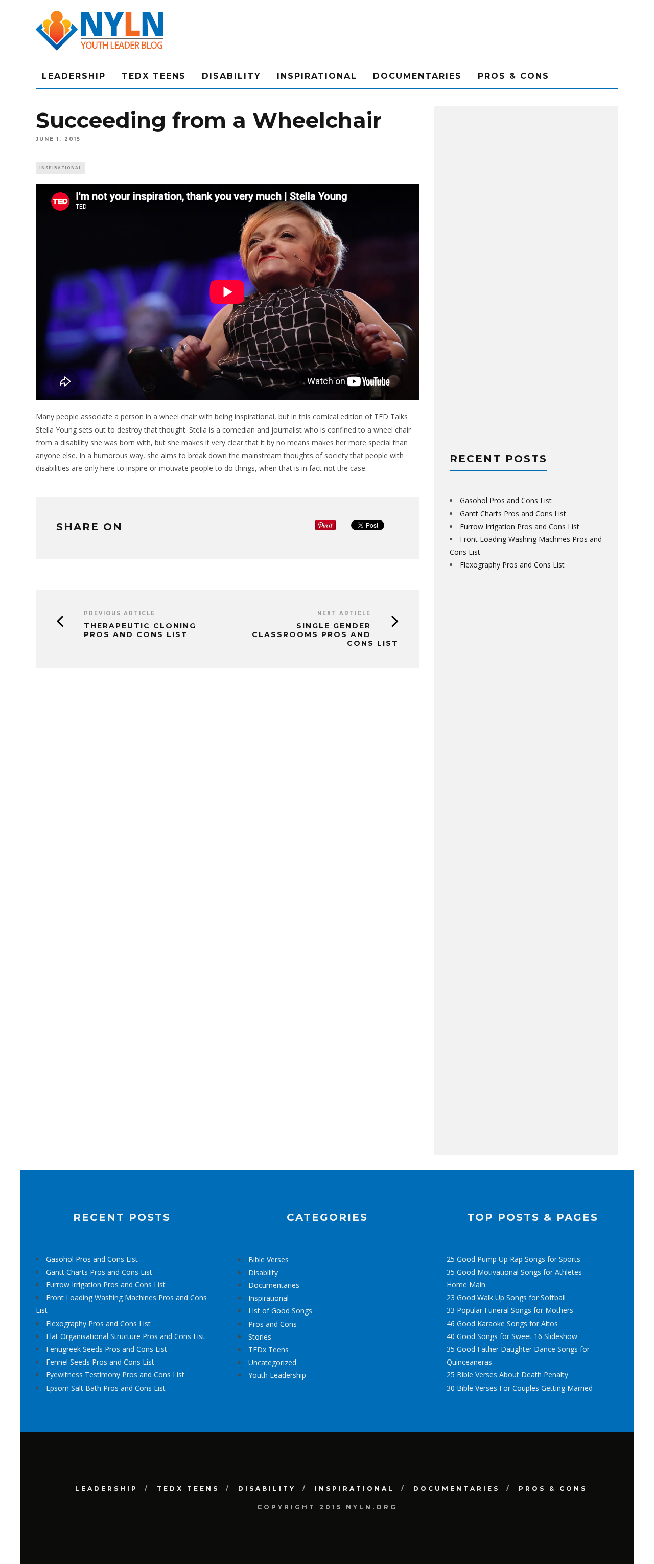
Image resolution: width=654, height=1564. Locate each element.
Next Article (344, 613)
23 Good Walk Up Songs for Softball (506, 1297)
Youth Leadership (277, 1375)
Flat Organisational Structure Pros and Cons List (125, 1336)
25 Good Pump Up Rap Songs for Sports (513, 1259)
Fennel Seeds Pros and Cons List (100, 1362)
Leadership (74, 76)
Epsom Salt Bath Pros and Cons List (106, 1388)
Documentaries (417, 76)
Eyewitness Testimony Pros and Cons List (115, 1374)
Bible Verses (268, 1259)
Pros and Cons (272, 1324)
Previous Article (119, 613)
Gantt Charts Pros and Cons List (513, 513)
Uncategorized (272, 1362)
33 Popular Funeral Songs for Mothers (510, 1310)
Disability (231, 76)
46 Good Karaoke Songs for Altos (502, 1323)
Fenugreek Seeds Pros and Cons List (106, 1349)
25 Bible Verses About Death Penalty (507, 1374)
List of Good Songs (280, 1311)
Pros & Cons (513, 76)
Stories (259, 1337)
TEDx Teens (154, 76)
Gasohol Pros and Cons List (506, 500)
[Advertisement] (526, 275)
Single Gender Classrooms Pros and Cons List (325, 634)
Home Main (466, 1284)
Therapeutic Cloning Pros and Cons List (140, 630)
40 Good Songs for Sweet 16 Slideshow (512, 1336)
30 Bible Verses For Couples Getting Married (520, 1388)
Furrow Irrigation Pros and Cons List (519, 526)
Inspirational (317, 76)
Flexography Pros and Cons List (512, 565)
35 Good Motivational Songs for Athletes (514, 1272)
